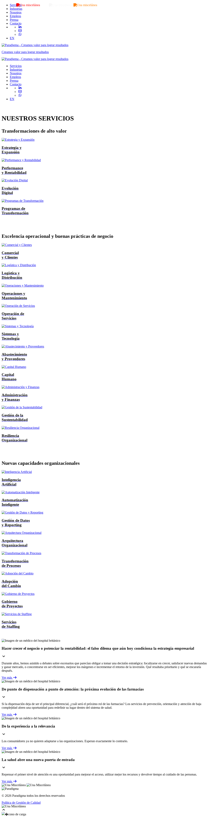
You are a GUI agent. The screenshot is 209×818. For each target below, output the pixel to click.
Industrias (16, 8)
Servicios (16, 5)
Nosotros (15, 12)
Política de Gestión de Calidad (21, 802)
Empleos (15, 16)
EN (12, 38)
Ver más (7, 677)
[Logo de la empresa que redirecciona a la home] (35, 59)
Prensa (14, 19)
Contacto (15, 23)
